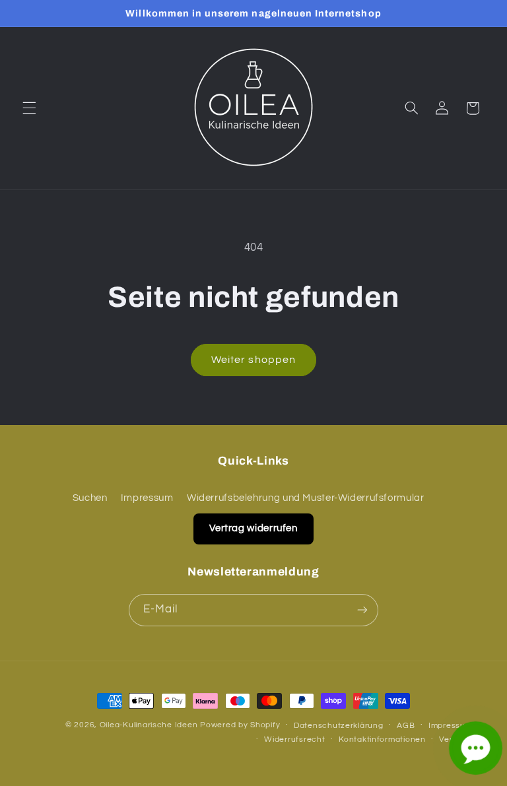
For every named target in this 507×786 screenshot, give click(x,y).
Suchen (90, 498)
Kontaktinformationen (382, 739)
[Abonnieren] (362, 610)
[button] (29, 108)
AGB (406, 725)
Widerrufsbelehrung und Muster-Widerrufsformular (305, 498)
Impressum (147, 498)
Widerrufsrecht (294, 739)
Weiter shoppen (253, 359)
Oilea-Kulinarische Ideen (149, 725)
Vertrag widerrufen (253, 528)
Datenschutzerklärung (339, 725)
